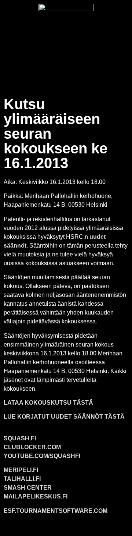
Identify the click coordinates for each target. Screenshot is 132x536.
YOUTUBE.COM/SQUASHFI (42, 456)
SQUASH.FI (20, 438)
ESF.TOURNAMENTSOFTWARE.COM (55, 511)
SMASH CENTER (28, 487)
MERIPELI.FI (21, 470)
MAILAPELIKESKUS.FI (35, 496)
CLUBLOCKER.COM (32, 447)
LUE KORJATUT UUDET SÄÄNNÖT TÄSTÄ (64, 416)
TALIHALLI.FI (22, 479)
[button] (66, 72)
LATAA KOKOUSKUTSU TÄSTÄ (48, 403)
